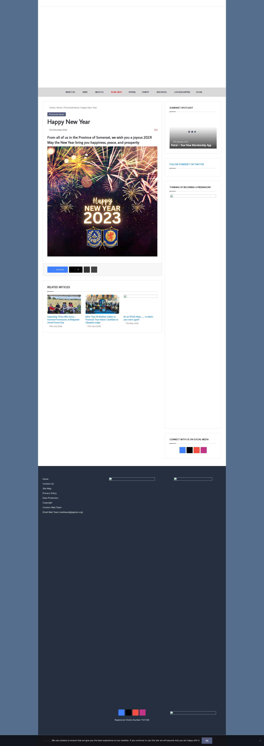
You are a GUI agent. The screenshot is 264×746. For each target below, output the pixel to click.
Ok (206, 740)
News (84, 92)
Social (199, 92)
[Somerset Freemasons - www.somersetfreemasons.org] (132, 17)
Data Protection (50, 498)
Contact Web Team (52, 507)
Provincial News (71, 107)
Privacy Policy (50, 493)
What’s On (70, 92)
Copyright (47, 502)
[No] (260, 740)
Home (52, 107)
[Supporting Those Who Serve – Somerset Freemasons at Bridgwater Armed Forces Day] (64, 304)
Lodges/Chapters (182, 92)
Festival (132, 92)
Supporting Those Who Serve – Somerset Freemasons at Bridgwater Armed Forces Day (63, 319)
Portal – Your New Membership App (191, 145)
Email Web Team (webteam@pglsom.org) (63, 512)
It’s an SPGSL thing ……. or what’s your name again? (138, 318)
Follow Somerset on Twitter (187, 164)
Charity (145, 92)
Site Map (47, 488)
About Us (99, 92)
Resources (161, 92)
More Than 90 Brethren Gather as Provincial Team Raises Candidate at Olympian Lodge (102, 319)
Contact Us (48, 484)
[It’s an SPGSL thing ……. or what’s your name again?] (140, 304)
